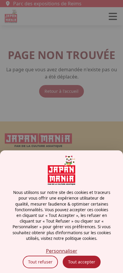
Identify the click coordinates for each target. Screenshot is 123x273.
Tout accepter (81, 262)
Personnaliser (61, 251)
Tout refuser (40, 262)
